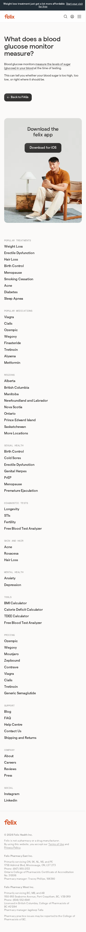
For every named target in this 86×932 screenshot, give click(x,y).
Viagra (9, 317)
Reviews (10, 769)
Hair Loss (11, 259)
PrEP (7, 477)
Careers (10, 762)
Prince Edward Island (20, 420)
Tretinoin (11, 349)
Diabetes (11, 292)
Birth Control (14, 266)
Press (8, 775)
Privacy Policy (12, 847)
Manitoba (11, 394)
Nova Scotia (13, 407)
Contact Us (12, 731)
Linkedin (10, 800)
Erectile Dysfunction (19, 253)
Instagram (11, 794)
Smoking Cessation (18, 279)
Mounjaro (11, 654)
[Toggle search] (65, 16)
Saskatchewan (15, 427)
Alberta (9, 381)
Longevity (11, 509)
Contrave (11, 667)
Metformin (12, 362)
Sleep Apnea (13, 298)
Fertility (10, 522)
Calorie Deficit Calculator (23, 609)
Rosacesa (11, 553)
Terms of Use (56, 844)
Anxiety (9, 578)
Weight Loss (13, 246)
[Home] (9, 16)
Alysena (10, 356)
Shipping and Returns (20, 738)
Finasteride (12, 343)
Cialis (8, 323)
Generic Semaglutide (20, 693)
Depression (12, 585)
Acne (8, 285)
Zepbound (12, 660)
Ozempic (11, 330)
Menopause (13, 272)
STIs (7, 515)
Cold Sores (12, 458)
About (9, 756)
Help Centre (13, 724)
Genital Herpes (15, 471)
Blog (7, 711)
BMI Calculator (15, 603)
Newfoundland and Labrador (26, 400)
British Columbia (16, 387)
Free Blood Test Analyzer (23, 528)
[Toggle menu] (79, 16)
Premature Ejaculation (21, 490)
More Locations (16, 433)
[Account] (72, 16)
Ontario (10, 413)
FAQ (7, 718)
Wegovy (10, 336)
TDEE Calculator (16, 616)
